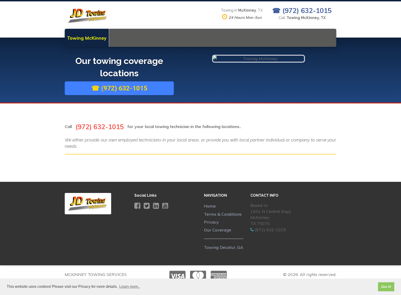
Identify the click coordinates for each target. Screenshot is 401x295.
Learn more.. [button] (129, 287)
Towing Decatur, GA (223, 247)
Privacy (211, 222)
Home (210, 206)
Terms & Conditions (223, 214)
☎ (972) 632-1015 (302, 10)
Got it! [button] (386, 287)
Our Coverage (217, 230)
